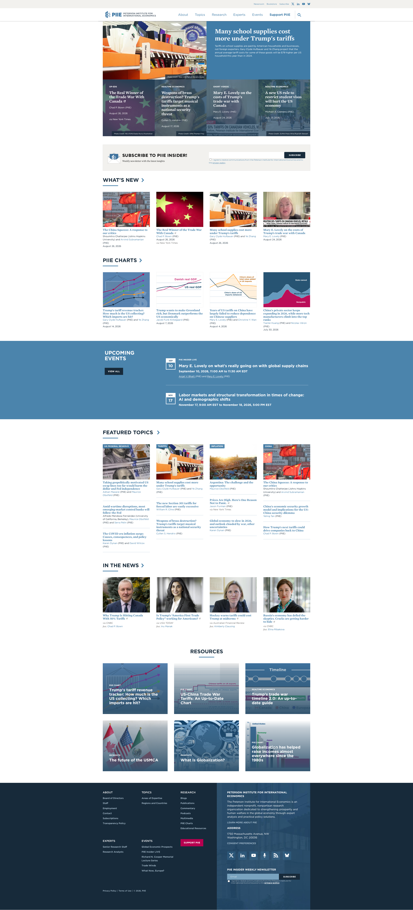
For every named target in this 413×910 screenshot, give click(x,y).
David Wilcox (137, 543)
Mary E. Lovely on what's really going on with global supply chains (243, 365)
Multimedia (187, 818)
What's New (122, 180)
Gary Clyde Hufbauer (222, 236)
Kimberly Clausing (224, 626)
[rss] (276, 855)
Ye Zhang (250, 236)
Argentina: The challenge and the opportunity (231, 484)
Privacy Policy (109, 891)
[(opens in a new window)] (293, 4)
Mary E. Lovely (221, 111)
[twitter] (231, 855)
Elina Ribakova (276, 629)
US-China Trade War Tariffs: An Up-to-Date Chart (202, 698)
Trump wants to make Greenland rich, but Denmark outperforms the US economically (179, 313)
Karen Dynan (110, 543)
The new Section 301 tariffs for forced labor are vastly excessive (177, 504)
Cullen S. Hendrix (171, 120)
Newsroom (259, 4)
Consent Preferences (241, 843)
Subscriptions (110, 818)
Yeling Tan (269, 516)
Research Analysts (113, 852)
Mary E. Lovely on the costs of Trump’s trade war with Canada (232, 99)
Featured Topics (129, 432)
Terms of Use (125, 891)
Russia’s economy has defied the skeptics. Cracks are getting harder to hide (286, 618)
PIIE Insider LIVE (151, 852)
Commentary (188, 808)
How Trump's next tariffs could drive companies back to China (284, 528)
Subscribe (284, 4)
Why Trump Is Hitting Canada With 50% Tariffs (123, 617)
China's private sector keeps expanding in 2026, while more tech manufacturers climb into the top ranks (286, 314)
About (108, 792)
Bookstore (272, 4)
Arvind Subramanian (132, 239)
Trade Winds (149, 865)
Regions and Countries (154, 803)
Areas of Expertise (152, 798)
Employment (110, 808)
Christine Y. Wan (247, 319)
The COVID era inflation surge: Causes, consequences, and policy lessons (124, 537)
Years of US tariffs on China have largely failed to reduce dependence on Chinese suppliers (233, 313)
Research (188, 792)
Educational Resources (193, 828)
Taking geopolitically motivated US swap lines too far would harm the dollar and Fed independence (125, 485)
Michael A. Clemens (276, 111)
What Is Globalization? (203, 760)
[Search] (299, 15)
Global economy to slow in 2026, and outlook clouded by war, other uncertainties (232, 524)
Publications (187, 803)
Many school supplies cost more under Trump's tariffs (254, 34)
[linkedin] (242, 855)
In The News (121, 565)
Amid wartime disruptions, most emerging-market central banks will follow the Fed (126, 509)
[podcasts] (265, 855)
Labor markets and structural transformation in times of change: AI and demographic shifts (241, 397)
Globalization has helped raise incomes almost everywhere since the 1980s (276, 753)
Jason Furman (218, 506)
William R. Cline (165, 509)
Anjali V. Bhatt (187, 376)
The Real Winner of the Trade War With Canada (126, 96)
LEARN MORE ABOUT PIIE (242, 822)
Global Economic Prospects (157, 847)
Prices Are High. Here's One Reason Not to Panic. (233, 501)
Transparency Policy (114, 823)
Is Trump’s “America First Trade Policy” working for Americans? (177, 617)
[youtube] (253, 855)
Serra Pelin (120, 522)
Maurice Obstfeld (139, 519)
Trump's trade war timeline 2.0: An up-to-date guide (274, 698)
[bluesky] (287, 855)
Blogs (184, 798)
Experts (109, 840)
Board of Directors (113, 798)
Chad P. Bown (117, 107)
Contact (107, 813)
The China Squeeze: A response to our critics (125, 231)
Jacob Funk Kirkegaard (169, 319)
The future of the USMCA (133, 760)
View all (114, 371)
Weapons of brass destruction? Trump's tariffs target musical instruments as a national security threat (180, 103)
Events (257, 15)
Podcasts (186, 813)
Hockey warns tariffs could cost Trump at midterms (230, 617)
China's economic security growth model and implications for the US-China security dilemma (286, 509)
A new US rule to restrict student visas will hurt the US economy (283, 99)
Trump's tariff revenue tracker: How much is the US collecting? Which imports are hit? (123, 313)
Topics (146, 792)
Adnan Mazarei (111, 492)
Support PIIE (280, 15)
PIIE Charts (120, 260)
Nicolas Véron (299, 323)
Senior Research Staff (115, 847)
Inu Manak (166, 626)
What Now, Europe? (153, 870)
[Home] (130, 15)
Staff (105, 803)
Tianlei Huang (271, 323)
